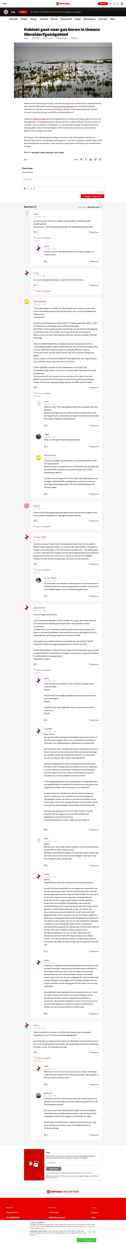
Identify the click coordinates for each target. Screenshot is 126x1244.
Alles (112, 19)
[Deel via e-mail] (100, 159)
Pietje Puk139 (39, 608)
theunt (36, 506)
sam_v (36, 1025)
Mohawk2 (48, 1093)
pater (36, 214)
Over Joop (103, 19)
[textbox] (63, 181)
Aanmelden (53, 1169)
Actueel (24, 19)
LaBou (46, 434)
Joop (13, 12)
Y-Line (36, 273)
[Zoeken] (110, 4)
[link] (35, 152)
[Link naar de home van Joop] (6, 12)
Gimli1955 (48, 729)
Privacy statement (51, 1177)
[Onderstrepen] (31, 188)
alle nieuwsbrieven (86, 1173)
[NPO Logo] (121, 3)
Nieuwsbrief (66, 19)
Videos (78, 19)
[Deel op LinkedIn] (91, 159)
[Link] (34, 188)
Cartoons (44, 19)
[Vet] (24, 188)
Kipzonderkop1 (40, 301)
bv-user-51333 (40, 537)
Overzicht (13, 19)
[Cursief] (28, 188)
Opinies (33, 19)
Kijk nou (54, 19)
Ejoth (46, 1066)
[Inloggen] (118, 4)
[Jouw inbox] (114, 3)
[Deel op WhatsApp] (95, 159)
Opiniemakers (90, 19)
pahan (46, 246)
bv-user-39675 (50, 578)
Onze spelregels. (27, 172)
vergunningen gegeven (64, 106)
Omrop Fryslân (39, 119)
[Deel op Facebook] (81, 159)
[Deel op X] (86, 159)
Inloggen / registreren (92, 196)
